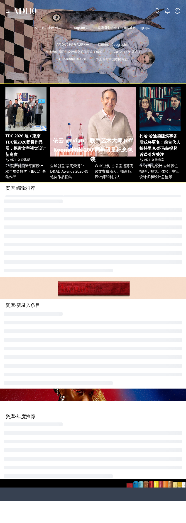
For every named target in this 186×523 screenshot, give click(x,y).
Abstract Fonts (152, 234)
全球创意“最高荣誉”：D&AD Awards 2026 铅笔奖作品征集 (69, 171)
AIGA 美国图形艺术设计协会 (162, 219)
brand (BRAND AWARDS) (160, 319)
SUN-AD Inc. (15, 342)
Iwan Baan (104, 204)
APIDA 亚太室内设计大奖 (25, 350)
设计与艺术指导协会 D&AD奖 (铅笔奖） (82, 234)
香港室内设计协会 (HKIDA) (161, 365)
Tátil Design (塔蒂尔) (157, 381)
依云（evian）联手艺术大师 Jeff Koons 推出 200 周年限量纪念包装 (93, 149)
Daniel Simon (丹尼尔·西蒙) (72, 373)
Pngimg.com (16, 234)
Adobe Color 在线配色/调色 (162, 250)
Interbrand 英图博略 (22, 258)
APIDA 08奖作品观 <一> (73, 52)
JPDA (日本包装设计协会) (160, 327)
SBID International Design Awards (124, 227)
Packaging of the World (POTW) (78, 500)
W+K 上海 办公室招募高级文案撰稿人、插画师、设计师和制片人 (115, 171)
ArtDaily (101, 373)
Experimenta (16, 334)
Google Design (63, 273)
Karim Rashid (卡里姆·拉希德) (74, 365)
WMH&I (57, 319)
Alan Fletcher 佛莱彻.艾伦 (53, 27)
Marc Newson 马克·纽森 (25, 227)
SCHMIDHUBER (108, 327)
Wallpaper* (60, 204)
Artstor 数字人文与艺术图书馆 (30, 358)
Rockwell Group (153, 350)
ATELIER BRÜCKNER (66, 327)
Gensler (12, 265)
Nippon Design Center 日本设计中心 (80, 250)
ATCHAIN (57, 265)
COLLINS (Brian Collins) (69, 258)
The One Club (17, 327)
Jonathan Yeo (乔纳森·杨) (25, 319)
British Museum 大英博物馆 (163, 211)
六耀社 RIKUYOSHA (66, 389)
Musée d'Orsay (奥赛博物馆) (73, 381)
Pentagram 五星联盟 (84, 27)
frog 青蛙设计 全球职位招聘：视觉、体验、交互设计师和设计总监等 (159, 171)
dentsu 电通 (105, 265)
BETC (99, 319)
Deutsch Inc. (16, 273)
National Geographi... (114, 52)
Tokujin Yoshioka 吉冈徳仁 (27, 211)
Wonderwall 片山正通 (113, 250)
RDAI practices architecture (118, 350)
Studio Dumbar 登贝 (22, 219)
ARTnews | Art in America (27, 365)
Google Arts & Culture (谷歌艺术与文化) (83, 219)
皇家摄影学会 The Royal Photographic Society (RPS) (135, 27)
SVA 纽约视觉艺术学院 (114, 500)
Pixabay (101, 211)
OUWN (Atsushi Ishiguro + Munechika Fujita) (133, 342)
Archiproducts (107, 334)
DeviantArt (149, 500)
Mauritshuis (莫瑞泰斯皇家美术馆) (33, 204)
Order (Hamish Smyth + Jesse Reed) (35, 381)
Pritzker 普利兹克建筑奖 (116, 450)
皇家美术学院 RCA (66, 450)
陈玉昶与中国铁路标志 (112, 66)
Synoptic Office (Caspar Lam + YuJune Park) (132, 358)
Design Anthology (155, 334)
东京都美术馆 (106, 389)
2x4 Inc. (11, 250)
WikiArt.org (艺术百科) (113, 219)
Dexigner (102, 365)
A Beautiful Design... (74, 66)
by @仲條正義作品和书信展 (157, 78)
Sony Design (16, 373)
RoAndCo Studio (109, 234)
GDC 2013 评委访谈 (127, 59)
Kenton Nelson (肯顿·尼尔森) (74, 342)
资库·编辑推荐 (20, 188)
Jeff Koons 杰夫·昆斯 (67, 211)
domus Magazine (65, 227)
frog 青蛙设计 (151, 204)
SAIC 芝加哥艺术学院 (23, 500)
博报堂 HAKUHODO (111, 242)
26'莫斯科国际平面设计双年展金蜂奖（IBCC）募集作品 (25, 171)
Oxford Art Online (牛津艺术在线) (78, 358)
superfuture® (62, 334)
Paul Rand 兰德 (107, 273)
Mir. (143, 258)
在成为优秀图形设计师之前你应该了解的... (75, 59)
